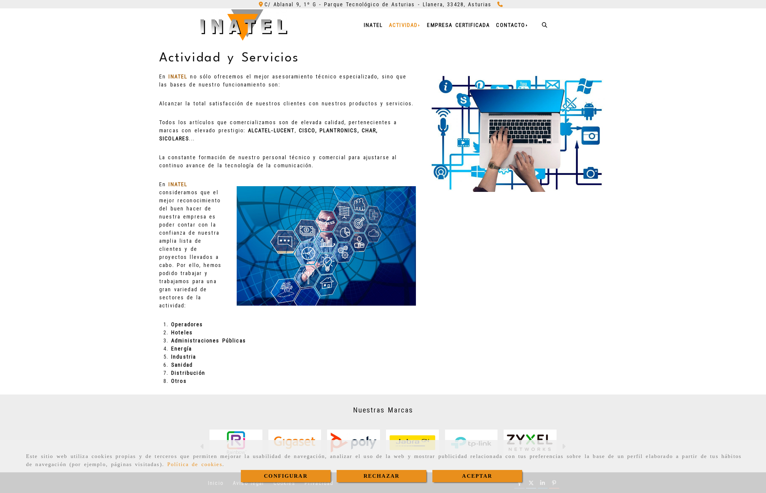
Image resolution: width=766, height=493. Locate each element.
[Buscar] (544, 25)
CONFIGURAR (286, 476)
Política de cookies (194, 464)
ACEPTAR (477, 476)
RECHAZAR (381, 476)
